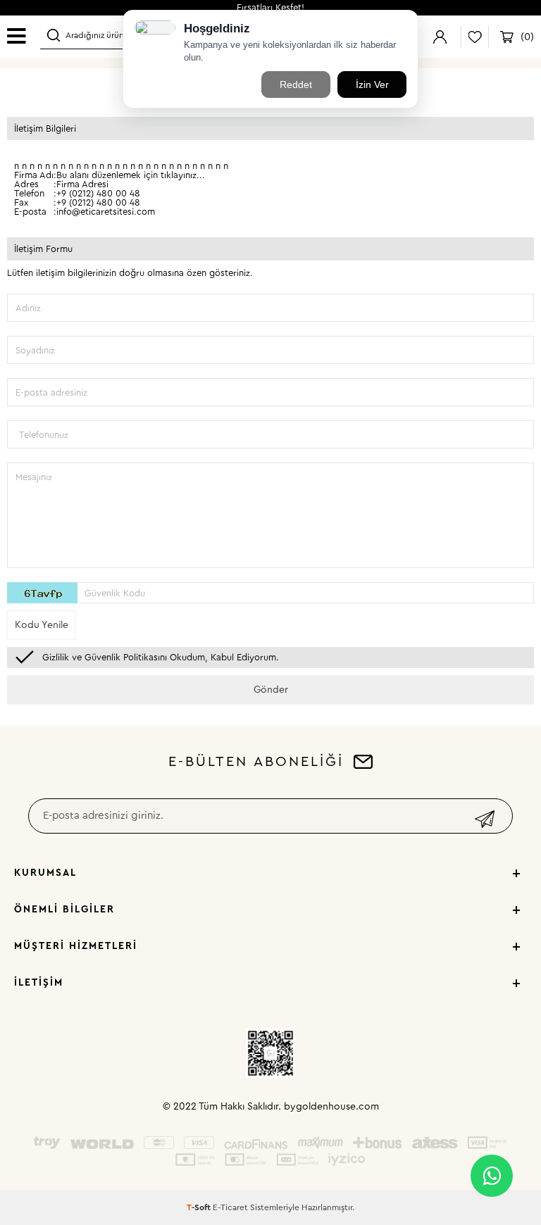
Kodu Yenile (41, 625)
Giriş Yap (439, 37)
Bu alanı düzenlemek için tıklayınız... (130, 175)
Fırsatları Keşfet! (270, 7)
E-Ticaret (230, 1207)
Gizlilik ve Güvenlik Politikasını (104, 657)
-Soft (200, 1207)
